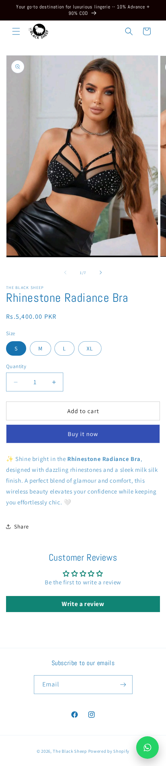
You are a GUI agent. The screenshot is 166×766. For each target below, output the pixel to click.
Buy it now (83, 434)
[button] (16, 31)
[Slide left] (65, 272)
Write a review (83, 604)
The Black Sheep (70, 751)
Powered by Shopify (109, 751)
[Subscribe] (123, 684)
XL (90, 348)
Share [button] (21, 526)
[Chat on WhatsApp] (147, 747)
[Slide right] (101, 272)
